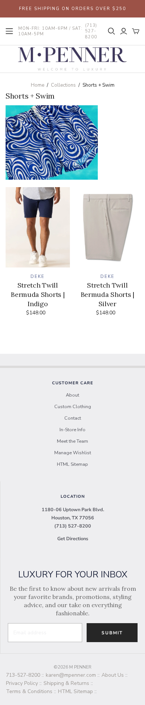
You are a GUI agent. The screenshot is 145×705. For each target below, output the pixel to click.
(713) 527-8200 (72, 526)
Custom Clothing (72, 406)
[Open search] (111, 31)
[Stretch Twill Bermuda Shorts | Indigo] (38, 227)
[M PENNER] (72, 58)
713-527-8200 (23, 675)
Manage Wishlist (72, 452)
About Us (113, 675)
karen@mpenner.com (71, 675)
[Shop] (9, 31)
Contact (72, 418)
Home (37, 85)
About (72, 395)
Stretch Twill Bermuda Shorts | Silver (107, 294)
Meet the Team (72, 441)
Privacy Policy (22, 683)
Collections (63, 85)
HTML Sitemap (72, 464)
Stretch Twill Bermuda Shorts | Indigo (37, 294)
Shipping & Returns (66, 683)
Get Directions (72, 538)
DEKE (37, 276)
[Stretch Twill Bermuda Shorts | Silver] (107, 227)
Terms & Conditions (29, 691)
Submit (112, 633)
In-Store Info (72, 429)
